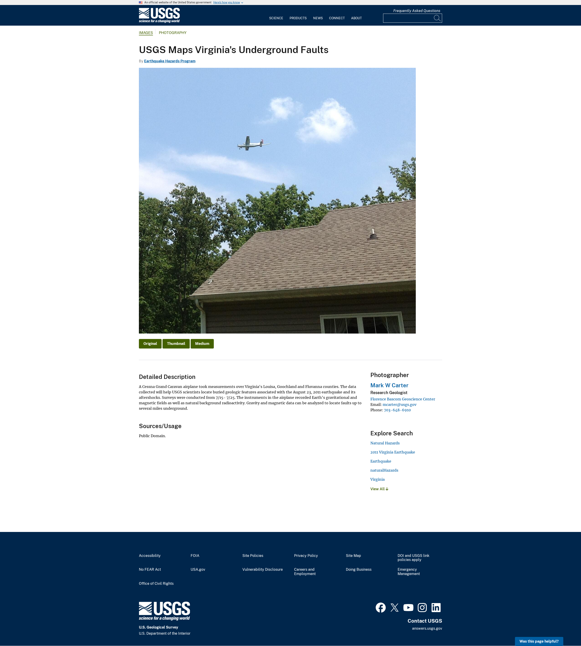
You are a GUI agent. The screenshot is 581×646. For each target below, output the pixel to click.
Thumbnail (176, 343)
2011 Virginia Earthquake (392, 452)
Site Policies (252, 556)
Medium (202, 343)
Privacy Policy (306, 556)
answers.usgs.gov (427, 628)
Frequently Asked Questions (416, 11)
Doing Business (359, 570)
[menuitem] (276, 15)
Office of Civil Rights (156, 584)
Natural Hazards (385, 443)
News (318, 18)
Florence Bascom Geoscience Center (402, 399)
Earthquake (380, 461)
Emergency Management (409, 572)
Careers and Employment (305, 572)
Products (298, 18)
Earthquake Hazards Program (169, 61)
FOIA (195, 556)
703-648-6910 (397, 410)
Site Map (353, 556)
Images (146, 33)
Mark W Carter (389, 385)
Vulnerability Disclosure (262, 570)
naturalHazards (384, 470)
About (356, 18)
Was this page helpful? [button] (539, 641)
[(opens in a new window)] (381, 607)
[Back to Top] (564, 629)
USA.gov (198, 570)
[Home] (159, 22)
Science (276, 18)
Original (150, 343)
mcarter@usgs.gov (399, 404)
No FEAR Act (150, 570)
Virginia (377, 479)
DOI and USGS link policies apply (413, 558)
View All (378, 489)
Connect (337, 18)
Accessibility (150, 556)
